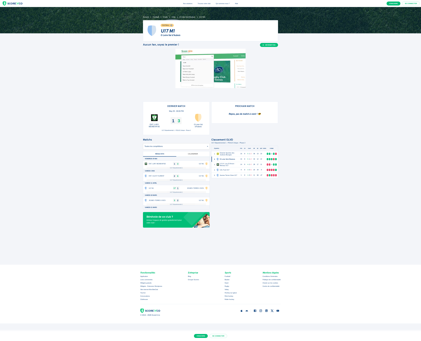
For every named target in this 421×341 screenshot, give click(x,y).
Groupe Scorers (193, 279)
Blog (189, 276)
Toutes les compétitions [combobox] (153, 146)
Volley (227, 289)
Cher (173, 17)
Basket (227, 279)
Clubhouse (144, 299)
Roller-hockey (229, 299)
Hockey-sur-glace (231, 293)
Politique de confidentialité (272, 279)
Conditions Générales (270, 276)
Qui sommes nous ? (223, 3)
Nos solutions (187, 3)
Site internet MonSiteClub (149, 289)
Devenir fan (270, 45)
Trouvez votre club (204, 3)
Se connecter (411, 3)
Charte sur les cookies (270, 283)
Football (156, 17)
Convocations (145, 296)
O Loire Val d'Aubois (187, 17)
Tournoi (142, 293)
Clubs (165, 17)
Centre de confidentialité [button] (271, 286)
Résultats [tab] (159, 154)
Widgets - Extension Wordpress (151, 286)
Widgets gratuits (146, 283)
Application (144, 276)
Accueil (146, 17)
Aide (236, 3)
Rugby (227, 286)
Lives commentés (146, 279)
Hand (226, 283)
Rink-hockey (229, 296)
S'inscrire (393, 3)
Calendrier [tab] (193, 154)
